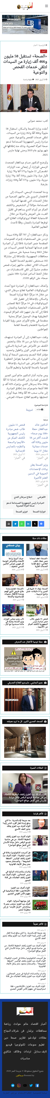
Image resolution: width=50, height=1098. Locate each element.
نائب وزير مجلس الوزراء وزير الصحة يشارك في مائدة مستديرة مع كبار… (13, 621)
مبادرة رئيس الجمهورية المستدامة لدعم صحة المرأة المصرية (25, 504)
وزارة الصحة (38, 512)
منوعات (32, 1044)
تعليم (41, 1044)
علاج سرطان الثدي (22, 497)
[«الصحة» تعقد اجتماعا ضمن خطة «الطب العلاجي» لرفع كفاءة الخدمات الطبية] (37, 550)
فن (22, 1030)
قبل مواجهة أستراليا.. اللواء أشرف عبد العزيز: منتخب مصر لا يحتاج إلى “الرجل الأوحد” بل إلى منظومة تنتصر (16, 905)
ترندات (27, 1051)
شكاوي (7, 1051)
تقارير (22, 1037)
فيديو (9, 1044)
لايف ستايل (40, 1051)
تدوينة (29, 409)
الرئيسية (42, 45)
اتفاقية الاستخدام (25, 1093)
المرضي (40, 497)
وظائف (17, 1051)
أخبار (35, 45)
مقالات (42, 1037)
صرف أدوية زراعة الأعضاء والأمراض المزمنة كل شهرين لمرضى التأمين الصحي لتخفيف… (13, 562)
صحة (14, 1037)
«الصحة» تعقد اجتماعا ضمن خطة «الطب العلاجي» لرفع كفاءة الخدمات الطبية (39, 562)
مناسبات (25, 1058)
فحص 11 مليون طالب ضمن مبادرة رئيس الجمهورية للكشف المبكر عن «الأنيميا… (38, 623)
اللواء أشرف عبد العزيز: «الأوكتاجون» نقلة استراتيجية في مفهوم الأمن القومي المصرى (16, 891)
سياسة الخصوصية (40, 1093)
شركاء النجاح (11, 1030)
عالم (25, 1024)
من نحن (14, 1093)
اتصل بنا (6, 1093)
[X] (35, 524)
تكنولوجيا (20, 1044)
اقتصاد (34, 1024)
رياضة (7, 1024)
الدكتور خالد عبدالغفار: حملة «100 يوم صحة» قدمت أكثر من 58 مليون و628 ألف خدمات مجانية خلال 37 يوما (39, 438)
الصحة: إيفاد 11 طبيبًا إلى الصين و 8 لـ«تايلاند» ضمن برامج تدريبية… (37, 591)
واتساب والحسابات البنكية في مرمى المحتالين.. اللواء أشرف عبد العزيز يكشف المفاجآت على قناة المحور (16, 876)
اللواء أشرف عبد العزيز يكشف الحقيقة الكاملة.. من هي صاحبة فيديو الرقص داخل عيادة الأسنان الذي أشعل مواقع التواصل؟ (25, 797)
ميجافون (19, 1076)
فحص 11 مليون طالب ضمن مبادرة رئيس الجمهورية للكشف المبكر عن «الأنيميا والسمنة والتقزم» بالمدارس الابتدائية (15, 438)
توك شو (32, 1037)
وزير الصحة (21, 512)
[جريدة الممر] (25, 6)
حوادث (17, 1024)
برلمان (30, 1030)
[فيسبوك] (41, 524)
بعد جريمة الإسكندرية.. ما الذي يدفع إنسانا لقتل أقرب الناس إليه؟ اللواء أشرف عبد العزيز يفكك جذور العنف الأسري (16, 825)
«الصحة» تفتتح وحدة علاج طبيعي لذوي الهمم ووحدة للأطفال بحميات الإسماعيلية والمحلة (14, 593)
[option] (25, 788)
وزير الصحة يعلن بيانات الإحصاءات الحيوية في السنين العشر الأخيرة (38, 472)
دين (6, 1037)
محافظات (41, 1030)
